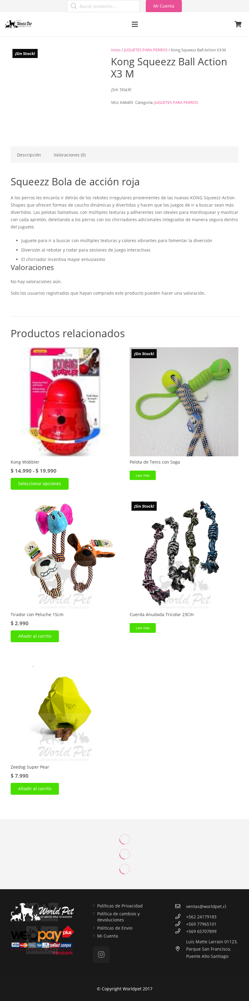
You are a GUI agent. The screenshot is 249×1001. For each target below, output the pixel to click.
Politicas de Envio (114, 928)
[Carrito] (238, 24)
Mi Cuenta (107, 936)
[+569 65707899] (180, 931)
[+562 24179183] (180, 916)
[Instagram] (101, 954)
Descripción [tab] (29, 155)
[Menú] (134, 24)
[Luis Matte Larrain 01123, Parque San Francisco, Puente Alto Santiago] (180, 949)
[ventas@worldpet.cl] (180, 906)
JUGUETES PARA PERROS (146, 50)
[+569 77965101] (180, 924)
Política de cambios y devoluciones (118, 917)
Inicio (116, 50)
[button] (35, 636)
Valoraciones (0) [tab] (70, 155)
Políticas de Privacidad (120, 906)
